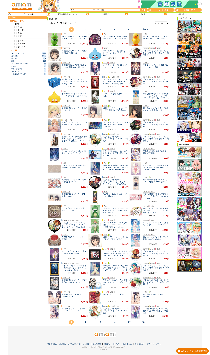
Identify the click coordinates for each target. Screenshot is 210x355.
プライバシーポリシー (155, 344)
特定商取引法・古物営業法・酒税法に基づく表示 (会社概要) (68, 344)
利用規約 (116, 344)
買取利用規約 (139, 344)
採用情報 (107, 344)
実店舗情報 (97, 344)
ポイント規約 (127, 344)
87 (129, 29)
